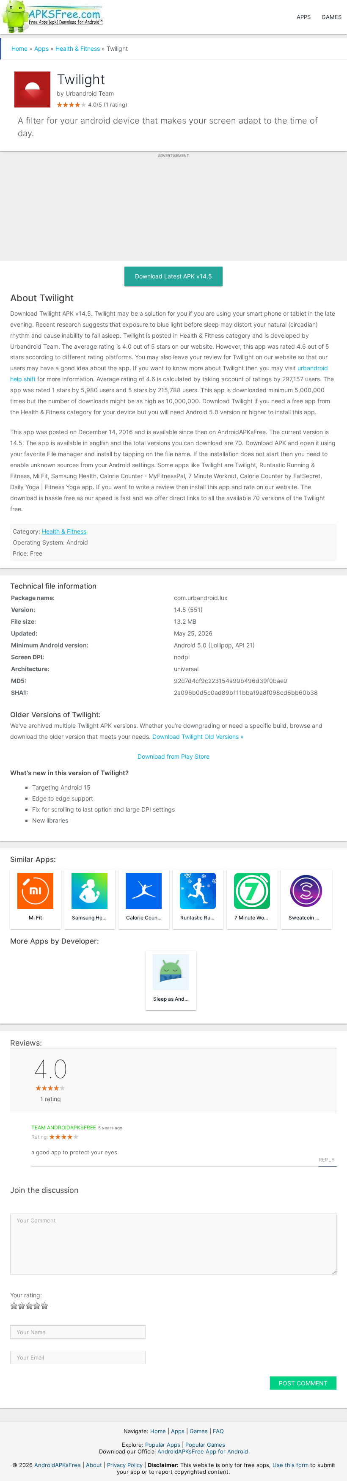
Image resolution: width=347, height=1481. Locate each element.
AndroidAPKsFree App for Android (202, 1451)
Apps (304, 17)
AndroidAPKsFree (57, 1465)
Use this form (290, 1465)
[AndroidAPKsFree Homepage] (51, 15)
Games (331, 17)
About (94, 1465)
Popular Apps (162, 1444)
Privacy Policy (125, 1465)
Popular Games (205, 1444)
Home (19, 48)
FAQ (218, 1431)
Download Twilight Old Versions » (198, 736)
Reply (327, 1159)
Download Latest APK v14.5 (173, 276)
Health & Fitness (77, 48)
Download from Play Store (173, 756)
